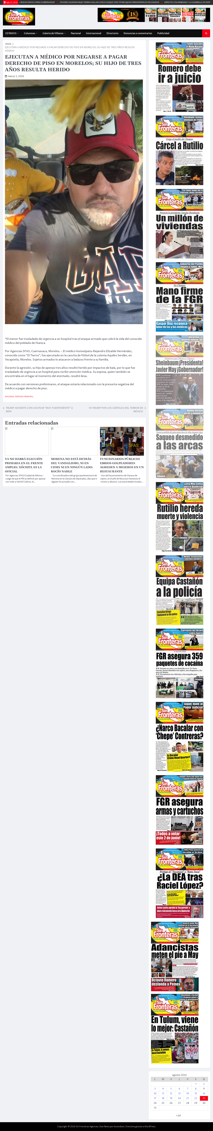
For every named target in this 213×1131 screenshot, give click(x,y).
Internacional (93, 33)
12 (171, 1093)
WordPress (149, 1126)
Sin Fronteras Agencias (87, 1126)
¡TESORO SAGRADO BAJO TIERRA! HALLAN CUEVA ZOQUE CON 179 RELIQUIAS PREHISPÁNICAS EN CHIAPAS (63, 2)
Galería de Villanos (53, 33)
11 (163, 1093)
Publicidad (163, 33)
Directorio (112, 33)
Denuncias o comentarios (138, 33)
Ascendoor (119, 1126)
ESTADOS (11, 33)
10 (155, 1093)
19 (171, 1098)
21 (187, 1098)
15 (196, 1093)
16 (204, 1093)
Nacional (76, 33)
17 (155, 1098)
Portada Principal (24, 396)
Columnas (29, 33)
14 (187, 1093)
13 (179, 1093)
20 (179, 1098)
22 (195, 1098)
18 (163, 1098)
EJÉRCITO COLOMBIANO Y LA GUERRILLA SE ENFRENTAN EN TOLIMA (150, 2)
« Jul (178, 1115)
